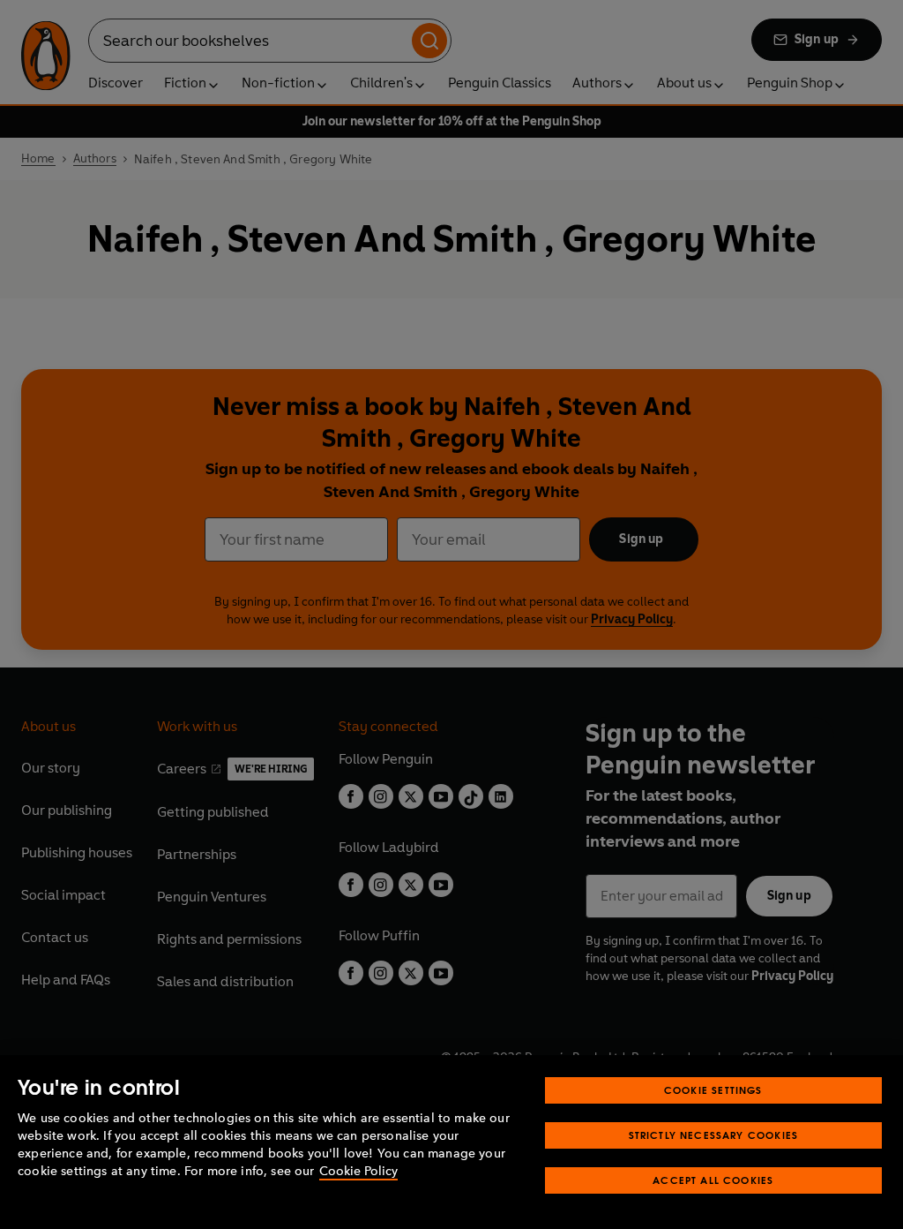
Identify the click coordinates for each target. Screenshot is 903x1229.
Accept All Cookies (713, 1180)
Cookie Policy (358, 1171)
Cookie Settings (713, 1090)
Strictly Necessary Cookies (714, 1135)
